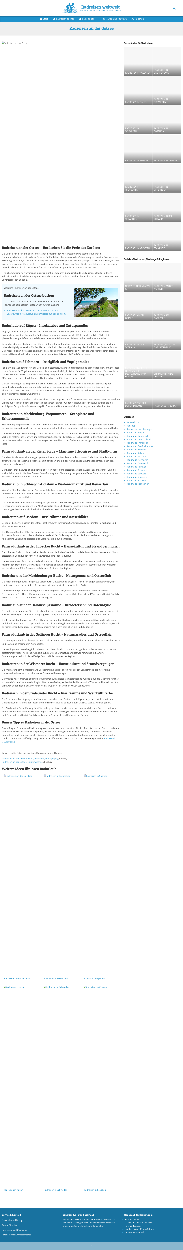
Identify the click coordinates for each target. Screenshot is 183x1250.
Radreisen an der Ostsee (14, 758)
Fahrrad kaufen (132, 1219)
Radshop (131, 425)
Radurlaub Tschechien (138, 483)
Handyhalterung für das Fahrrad (139, 1229)
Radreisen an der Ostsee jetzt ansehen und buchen (32, 310)
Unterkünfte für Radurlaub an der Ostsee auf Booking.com (36, 313)
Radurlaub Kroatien (136, 456)
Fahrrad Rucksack (133, 1225)
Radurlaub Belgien (136, 432)
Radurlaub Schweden (137, 470)
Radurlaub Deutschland (139, 439)
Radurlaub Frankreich (137, 442)
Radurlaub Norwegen (137, 459)
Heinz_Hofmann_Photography (43, 758)
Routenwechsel (35, 761)
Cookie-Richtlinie (9, 1225)
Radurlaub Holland (136, 449)
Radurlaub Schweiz (136, 473)
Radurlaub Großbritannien (140, 446)
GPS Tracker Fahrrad (134, 1232)
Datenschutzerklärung (12, 1220)
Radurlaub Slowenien (137, 477)
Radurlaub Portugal (136, 466)
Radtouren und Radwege (139, 429)
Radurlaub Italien (135, 453)
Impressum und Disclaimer (14, 1230)
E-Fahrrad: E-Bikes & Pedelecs (138, 1222)
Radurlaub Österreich (137, 463)
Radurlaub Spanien (136, 480)
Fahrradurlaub (134, 422)
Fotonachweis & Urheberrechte (16, 1234)
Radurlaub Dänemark (137, 436)
